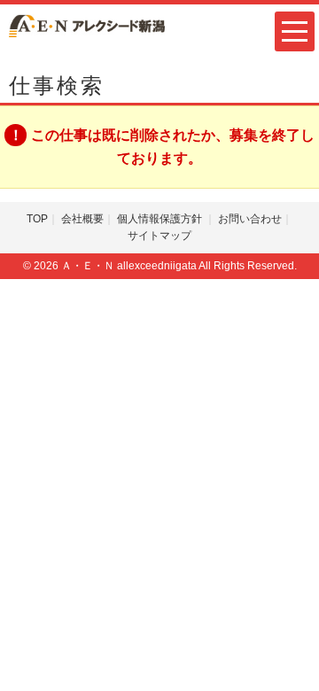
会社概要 (82, 219)
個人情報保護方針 (161, 219)
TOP (37, 219)
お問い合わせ (250, 219)
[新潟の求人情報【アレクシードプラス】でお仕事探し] (87, 24)
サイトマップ (159, 235)
